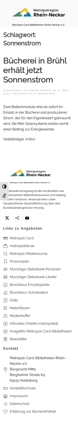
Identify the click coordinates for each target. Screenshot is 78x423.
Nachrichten (47, 93)
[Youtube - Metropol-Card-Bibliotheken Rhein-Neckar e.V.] (27, 218)
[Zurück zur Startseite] (38, 13)
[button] (74, 13)
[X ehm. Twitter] (7, 218)
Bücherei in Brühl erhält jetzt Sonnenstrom (35, 70)
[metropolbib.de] (17, 218)
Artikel (30, 139)
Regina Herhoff (40, 90)
